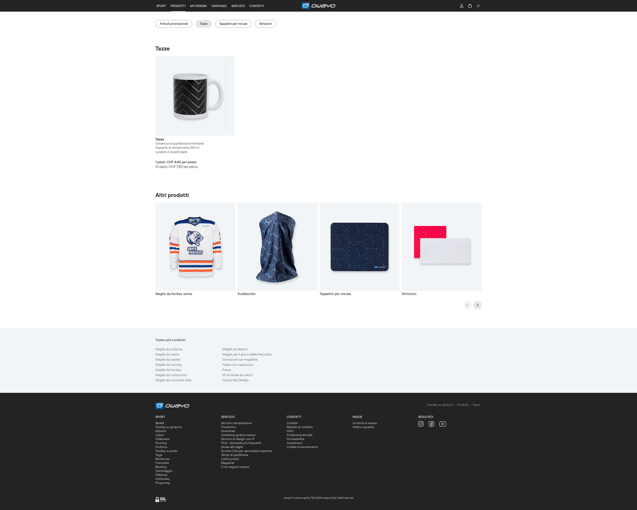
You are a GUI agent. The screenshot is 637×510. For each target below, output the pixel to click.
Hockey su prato (166, 451)
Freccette (162, 463)
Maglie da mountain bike (173, 380)
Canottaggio (163, 470)
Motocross (162, 459)
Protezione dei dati (300, 435)
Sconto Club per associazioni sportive (246, 451)
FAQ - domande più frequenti (241, 443)
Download (228, 431)
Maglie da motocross (171, 375)
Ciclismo (161, 447)
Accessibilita (295, 439)
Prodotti (178, 6)
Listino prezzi (230, 459)
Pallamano (162, 439)
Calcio (159, 435)
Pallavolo (161, 474)
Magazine (227, 463)
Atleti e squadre (363, 427)
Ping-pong (162, 482)
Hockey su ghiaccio (440, 404)
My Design (198, 6)
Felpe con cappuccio (237, 365)
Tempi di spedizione (234, 455)
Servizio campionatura (236, 423)
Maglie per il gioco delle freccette (246, 354)
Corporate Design (235, 380)
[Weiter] (477, 305)
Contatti (256, 6)
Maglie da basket (167, 359)
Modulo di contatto (300, 427)
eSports (160, 431)
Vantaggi (219, 6)
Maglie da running (168, 365)
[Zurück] (467, 305)
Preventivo (228, 427)
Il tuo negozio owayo (235, 467)
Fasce (226, 370)
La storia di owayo (365, 423)
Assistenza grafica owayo (238, 435)
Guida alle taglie (232, 447)
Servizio (238, 6)
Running (161, 443)
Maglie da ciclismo (169, 349)
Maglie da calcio (167, 354)
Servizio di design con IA (238, 439)
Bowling (161, 467)
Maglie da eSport (235, 349)
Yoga (158, 455)
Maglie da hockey (168, 370)
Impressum (294, 443)
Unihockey (162, 478)
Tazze (162, 49)
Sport (161, 6)
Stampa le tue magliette (239, 359)
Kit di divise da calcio (237, 375)
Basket (159, 423)
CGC (290, 431)
